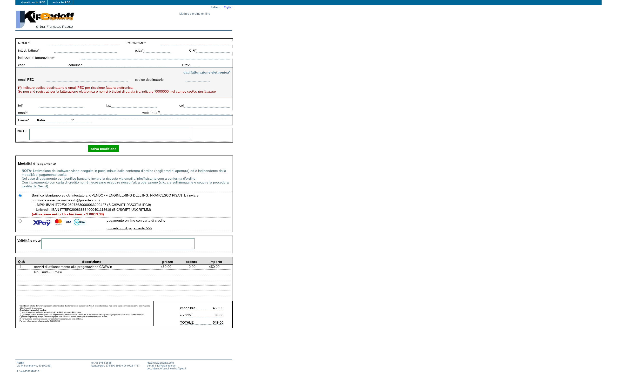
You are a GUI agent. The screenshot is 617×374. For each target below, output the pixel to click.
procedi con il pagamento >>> (129, 228)
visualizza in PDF (33, 2)
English (228, 7)
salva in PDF (61, 2)
